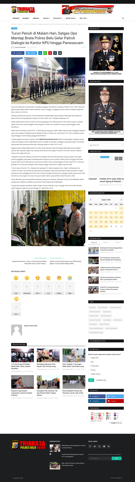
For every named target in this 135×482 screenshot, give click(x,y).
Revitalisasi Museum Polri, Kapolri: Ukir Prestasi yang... (47, 365)
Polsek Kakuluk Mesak (96, 328)
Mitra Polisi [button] (71, 18)
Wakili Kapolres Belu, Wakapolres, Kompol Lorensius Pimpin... (73, 446)
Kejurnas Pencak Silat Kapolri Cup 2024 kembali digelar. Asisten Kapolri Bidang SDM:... (65, 262)
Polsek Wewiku (102, 307)
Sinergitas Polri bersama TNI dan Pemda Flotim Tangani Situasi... (47, 393)
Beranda (16, 18)
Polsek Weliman (104, 324)
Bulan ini (106, 242)
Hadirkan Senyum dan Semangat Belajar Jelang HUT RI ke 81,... (110, 268)
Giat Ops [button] (83, 18)
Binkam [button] (36, 18)
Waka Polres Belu (115, 307)
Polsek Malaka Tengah (96, 332)
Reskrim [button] (26, 18)
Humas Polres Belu (20, 47)
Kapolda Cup (107, 312)
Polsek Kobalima (106, 316)
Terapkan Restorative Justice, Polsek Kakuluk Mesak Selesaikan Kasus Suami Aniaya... (29, 262)
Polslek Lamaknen (94, 312)
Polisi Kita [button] (57, 18)
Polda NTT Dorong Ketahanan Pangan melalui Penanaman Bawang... (109, 289)
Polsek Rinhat (118, 320)
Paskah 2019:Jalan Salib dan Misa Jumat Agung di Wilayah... (103, 180)
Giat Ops (19, 24)
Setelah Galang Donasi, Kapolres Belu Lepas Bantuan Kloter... (110, 278)
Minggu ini (94, 242)
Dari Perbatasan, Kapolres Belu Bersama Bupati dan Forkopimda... (111, 259)
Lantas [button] (46, 18)
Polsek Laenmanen (111, 328)
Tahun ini (118, 242)
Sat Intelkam (107, 320)
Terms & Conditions (116, 478)
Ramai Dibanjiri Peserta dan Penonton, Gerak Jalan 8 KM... (73, 392)
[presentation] (116, 158)
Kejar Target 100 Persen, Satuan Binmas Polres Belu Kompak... (73, 464)
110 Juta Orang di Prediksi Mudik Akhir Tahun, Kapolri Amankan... (20, 366)
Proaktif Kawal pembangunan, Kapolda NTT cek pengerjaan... (72, 455)
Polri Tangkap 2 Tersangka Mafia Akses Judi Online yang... (74, 365)
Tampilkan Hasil (101, 380)
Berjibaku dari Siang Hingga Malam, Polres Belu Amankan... (111, 249)
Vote (91, 380)
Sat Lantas (92, 307)
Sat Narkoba (93, 324)
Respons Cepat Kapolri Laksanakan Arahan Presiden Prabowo (21, 393)
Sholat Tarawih (93, 316)
